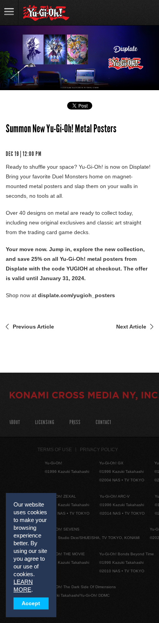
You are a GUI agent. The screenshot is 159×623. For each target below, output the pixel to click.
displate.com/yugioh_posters (76, 295)
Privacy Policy (99, 449)
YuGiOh (46, 13)
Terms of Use (54, 449)
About (14, 422)
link (9, 12)
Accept (31, 603)
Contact (104, 422)
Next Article (131, 326)
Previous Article (33, 326)
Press (75, 422)
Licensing (44, 422)
